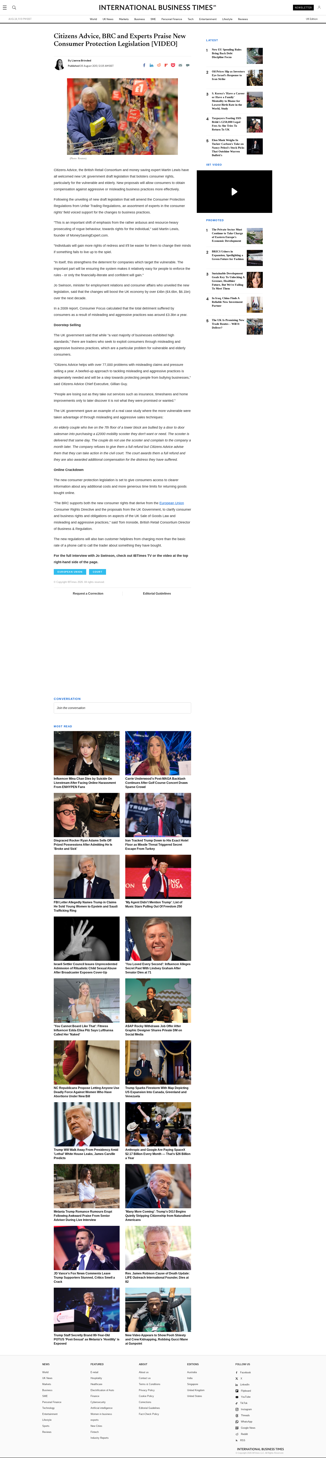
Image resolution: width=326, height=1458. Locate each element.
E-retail (94, 1372)
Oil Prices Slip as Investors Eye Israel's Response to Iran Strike (228, 75)
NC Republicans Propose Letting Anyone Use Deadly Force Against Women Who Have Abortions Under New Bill (86, 1092)
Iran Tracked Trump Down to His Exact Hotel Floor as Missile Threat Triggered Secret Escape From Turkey (156, 844)
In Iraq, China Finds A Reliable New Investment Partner (227, 302)
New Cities (96, 1426)
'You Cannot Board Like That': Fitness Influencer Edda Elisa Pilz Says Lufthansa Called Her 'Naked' (83, 1030)
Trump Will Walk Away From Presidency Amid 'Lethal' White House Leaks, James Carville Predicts (86, 1154)
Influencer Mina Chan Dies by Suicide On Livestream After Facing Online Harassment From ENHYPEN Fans (85, 783)
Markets (124, 19)
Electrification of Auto (102, 1390)
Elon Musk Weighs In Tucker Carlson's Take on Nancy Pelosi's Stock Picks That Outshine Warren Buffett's (228, 148)
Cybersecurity (98, 1402)
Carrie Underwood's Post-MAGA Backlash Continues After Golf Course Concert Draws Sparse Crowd (156, 783)
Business (139, 19)
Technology (48, 1408)
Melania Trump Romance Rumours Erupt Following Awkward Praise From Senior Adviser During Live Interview (83, 1215)
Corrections (145, 1402)
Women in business (101, 1414)
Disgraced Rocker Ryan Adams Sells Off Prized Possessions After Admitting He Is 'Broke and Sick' (83, 844)
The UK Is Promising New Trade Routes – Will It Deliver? (228, 324)
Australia (192, 1372)
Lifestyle (227, 19)
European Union (171, 503)
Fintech (95, 1432)
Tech (191, 19)
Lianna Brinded (81, 60)
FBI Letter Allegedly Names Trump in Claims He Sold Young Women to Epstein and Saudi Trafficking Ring (86, 906)
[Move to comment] (187, 65)
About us (144, 1372)
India (189, 1378)
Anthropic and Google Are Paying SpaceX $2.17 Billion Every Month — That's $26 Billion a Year (158, 1154)
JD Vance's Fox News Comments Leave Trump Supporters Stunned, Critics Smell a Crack (84, 1277)
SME (153, 19)
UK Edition (312, 19)
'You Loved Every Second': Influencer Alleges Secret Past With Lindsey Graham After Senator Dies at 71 (158, 968)
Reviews (243, 19)
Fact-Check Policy (149, 1414)
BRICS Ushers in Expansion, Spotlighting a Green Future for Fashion (228, 255)
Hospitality (96, 1378)
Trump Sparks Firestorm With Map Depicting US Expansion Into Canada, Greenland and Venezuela (156, 1092)
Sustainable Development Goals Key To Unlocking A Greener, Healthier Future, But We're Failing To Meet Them (228, 281)
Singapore (192, 1384)
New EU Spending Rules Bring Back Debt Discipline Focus (226, 53)
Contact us (145, 1378)
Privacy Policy (147, 1390)
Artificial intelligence (101, 1408)
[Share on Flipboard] (166, 65)
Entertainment (208, 19)
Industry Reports (100, 1437)
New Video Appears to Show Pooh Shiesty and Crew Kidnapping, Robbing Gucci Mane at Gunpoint (156, 1339)
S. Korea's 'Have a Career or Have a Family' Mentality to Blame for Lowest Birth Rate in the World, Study (228, 101)
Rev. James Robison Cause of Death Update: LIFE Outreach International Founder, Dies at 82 (157, 1277)
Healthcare (96, 1384)
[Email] (180, 65)
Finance (95, 1396)
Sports (45, 1426)
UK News (108, 19)
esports (95, 1419)
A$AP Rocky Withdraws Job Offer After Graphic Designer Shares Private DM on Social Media (153, 1030)
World (93, 19)
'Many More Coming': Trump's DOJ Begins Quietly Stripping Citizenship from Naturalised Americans (158, 1215)
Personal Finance (171, 19)
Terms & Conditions (149, 1384)
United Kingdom (196, 1390)
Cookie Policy (146, 1396)
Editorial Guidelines (157, 593)
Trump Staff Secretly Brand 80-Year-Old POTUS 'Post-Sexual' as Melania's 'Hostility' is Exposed (86, 1339)
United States (194, 1396)
